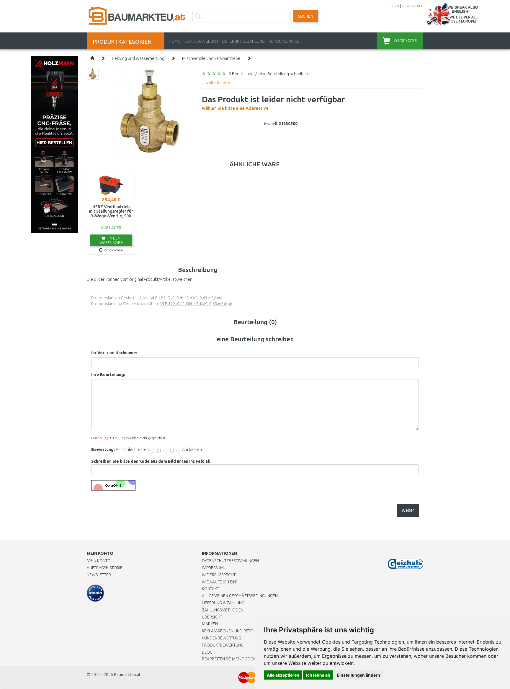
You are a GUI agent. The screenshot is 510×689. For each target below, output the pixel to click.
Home (175, 41)
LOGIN (394, 6)
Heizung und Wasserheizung (138, 58)
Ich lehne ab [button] (318, 674)
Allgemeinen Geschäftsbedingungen (240, 595)
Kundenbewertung (221, 638)
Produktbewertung (222, 645)
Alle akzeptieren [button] (283, 674)
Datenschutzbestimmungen (230, 560)
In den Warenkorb (111, 240)
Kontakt (210, 588)
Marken (210, 623)
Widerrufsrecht (219, 574)
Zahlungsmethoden (222, 610)
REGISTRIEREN (412, 6)
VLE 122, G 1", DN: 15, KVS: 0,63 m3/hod (187, 298)
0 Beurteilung (241, 73)
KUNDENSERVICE (284, 41)
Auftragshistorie (104, 567)
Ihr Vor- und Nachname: (114, 352)
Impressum (213, 567)
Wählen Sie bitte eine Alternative (273, 103)
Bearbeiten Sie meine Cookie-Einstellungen (246, 659)
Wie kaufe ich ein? (219, 582)
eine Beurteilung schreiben (283, 73)
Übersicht (212, 617)
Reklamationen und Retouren (233, 631)
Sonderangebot (201, 41)
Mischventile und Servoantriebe (211, 58)
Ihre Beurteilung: (108, 374)
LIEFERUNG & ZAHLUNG (243, 41)
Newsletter (99, 574)
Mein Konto (99, 560)
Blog (207, 652)
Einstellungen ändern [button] (358, 674)
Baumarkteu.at (127, 674)
